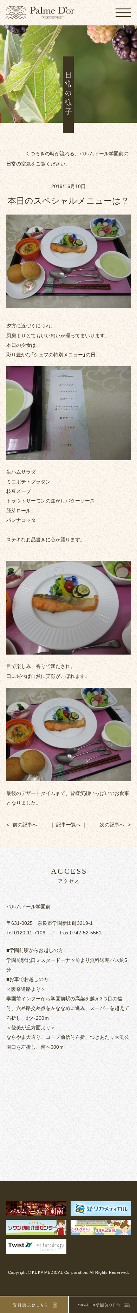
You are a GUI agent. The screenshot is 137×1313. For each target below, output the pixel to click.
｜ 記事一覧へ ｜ (68, 824)
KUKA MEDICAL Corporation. (60, 1272)
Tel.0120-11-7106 (25, 932)
